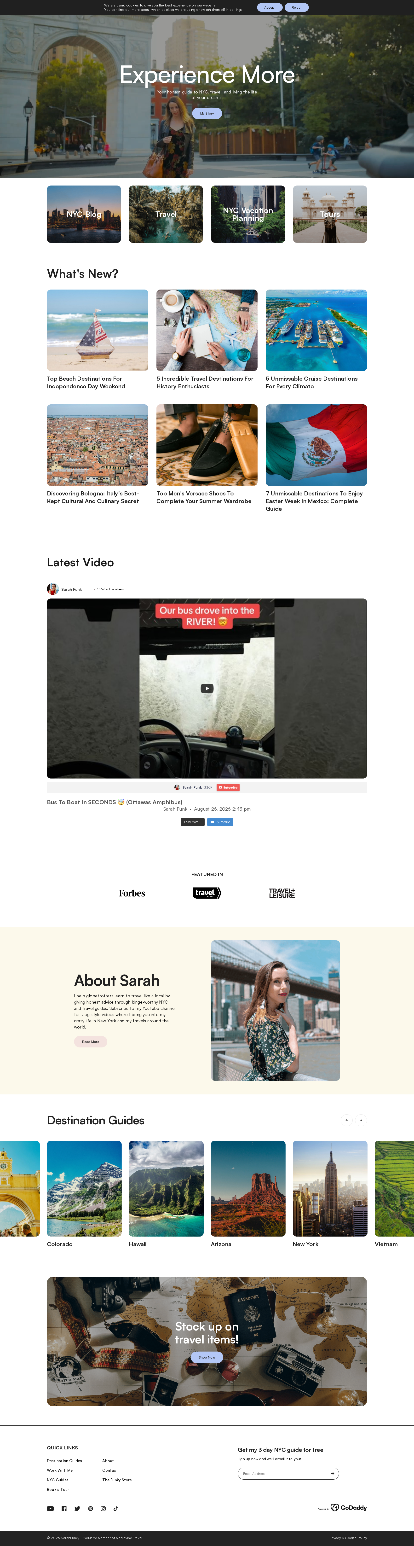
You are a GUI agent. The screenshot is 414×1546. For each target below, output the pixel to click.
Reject (297, 7)
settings (236, 9)
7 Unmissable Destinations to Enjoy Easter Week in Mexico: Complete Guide (314, 501)
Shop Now (207, 1357)
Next (361, 1120)
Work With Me (60, 1470)
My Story (207, 113)
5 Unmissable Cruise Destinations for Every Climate (312, 382)
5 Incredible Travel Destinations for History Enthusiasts (204, 382)
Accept (270, 7)
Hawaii (138, 1244)
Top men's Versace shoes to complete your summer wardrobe (204, 497)
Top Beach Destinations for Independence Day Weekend (86, 382)
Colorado (60, 1244)
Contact (110, 1470)
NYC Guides (58, 1479)
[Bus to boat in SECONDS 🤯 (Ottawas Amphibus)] (207, 689)
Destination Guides (64, 1460)
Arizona (221, 1244)
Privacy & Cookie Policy (348, 1538)
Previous (347, 1120)
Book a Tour (58, 1489)
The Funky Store (117, 1479)
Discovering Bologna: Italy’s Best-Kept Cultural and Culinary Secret (93, 497)
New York (305, 1244)
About (108, 1460)
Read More (90, 1042)
